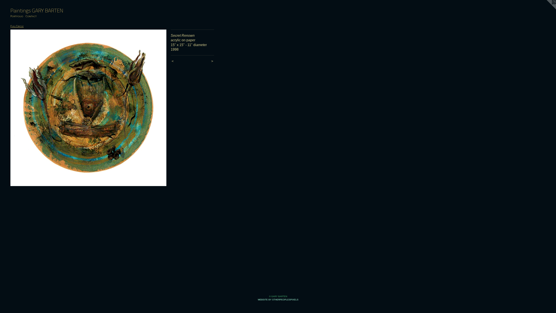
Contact (31, 16)
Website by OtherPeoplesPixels (278, 299)
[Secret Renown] (88, 108)
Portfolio (16, 16)
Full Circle (17, 26)
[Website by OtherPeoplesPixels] (547, 8)
